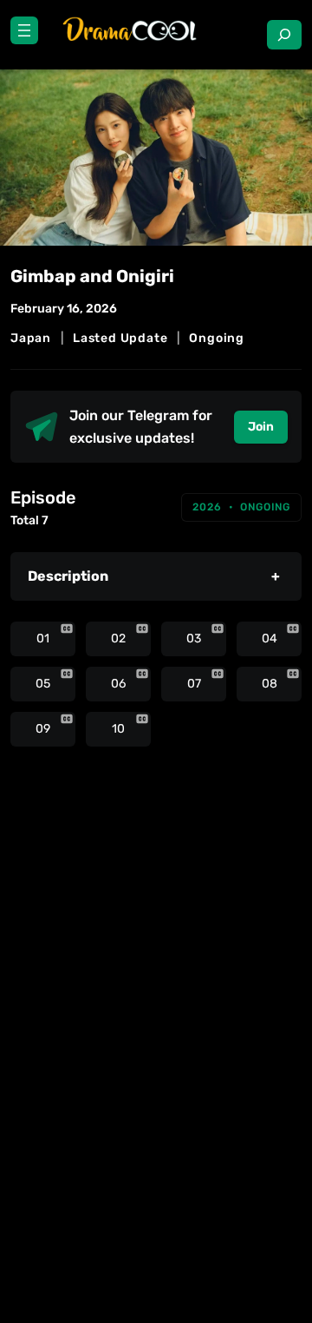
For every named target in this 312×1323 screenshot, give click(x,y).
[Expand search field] (284, 34)
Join (261, 426)
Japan (30, 338)
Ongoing (216, 338)
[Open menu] (24, 30)
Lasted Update (120, 338)
